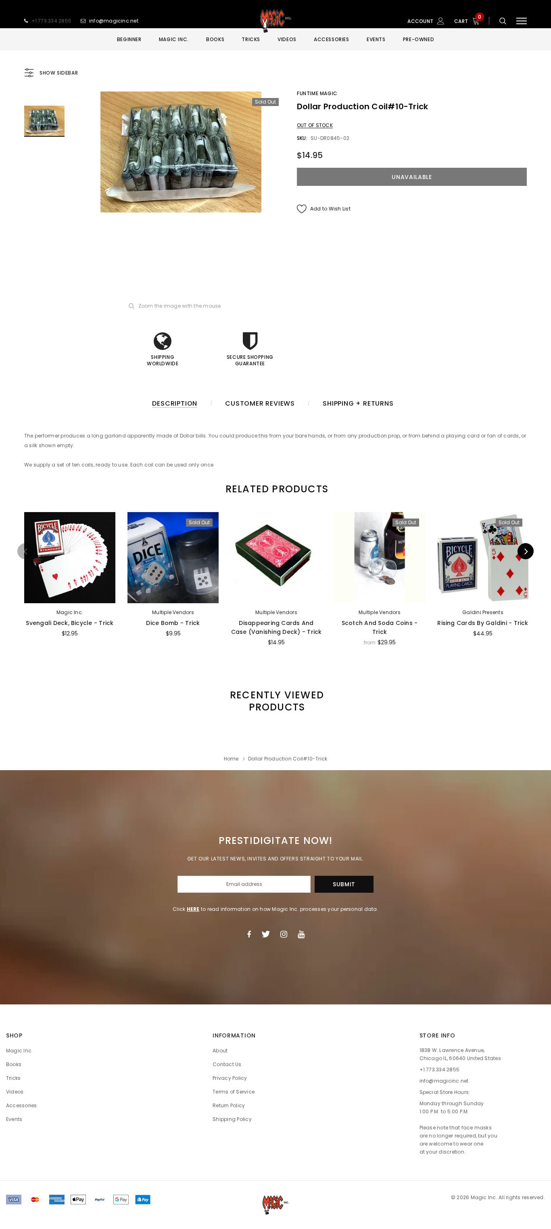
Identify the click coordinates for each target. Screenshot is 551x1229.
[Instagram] (283, 934)
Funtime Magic (317, 93)
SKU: (302, 138)
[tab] (275, 489)
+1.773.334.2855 (51, 20)
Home (231, 758)
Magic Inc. (69, 612)
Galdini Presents (482, 612)
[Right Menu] (521, 21)
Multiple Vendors (173, 612)
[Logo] (275, 21)
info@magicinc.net (113, 20)
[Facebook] (249, 934)
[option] (181, 152)
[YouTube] (301, 934)
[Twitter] (265, 934)
